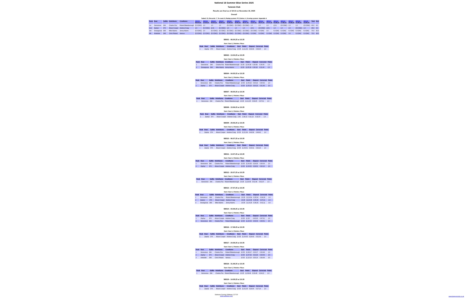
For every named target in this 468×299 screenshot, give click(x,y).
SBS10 (245, 21)
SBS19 (305, 21)
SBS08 (229, 21)
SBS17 (290, 21)
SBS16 (283, 21)
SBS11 (253, 21)
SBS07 (221, 21)
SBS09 (237, 21)
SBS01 (197, 21)
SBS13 (268, 21)
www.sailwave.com (226, 296)
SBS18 (298, 21)
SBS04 (213, 21)
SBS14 (275, 21)
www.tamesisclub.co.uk (456, 296)
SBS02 (205, 21)
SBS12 (260, 21)
